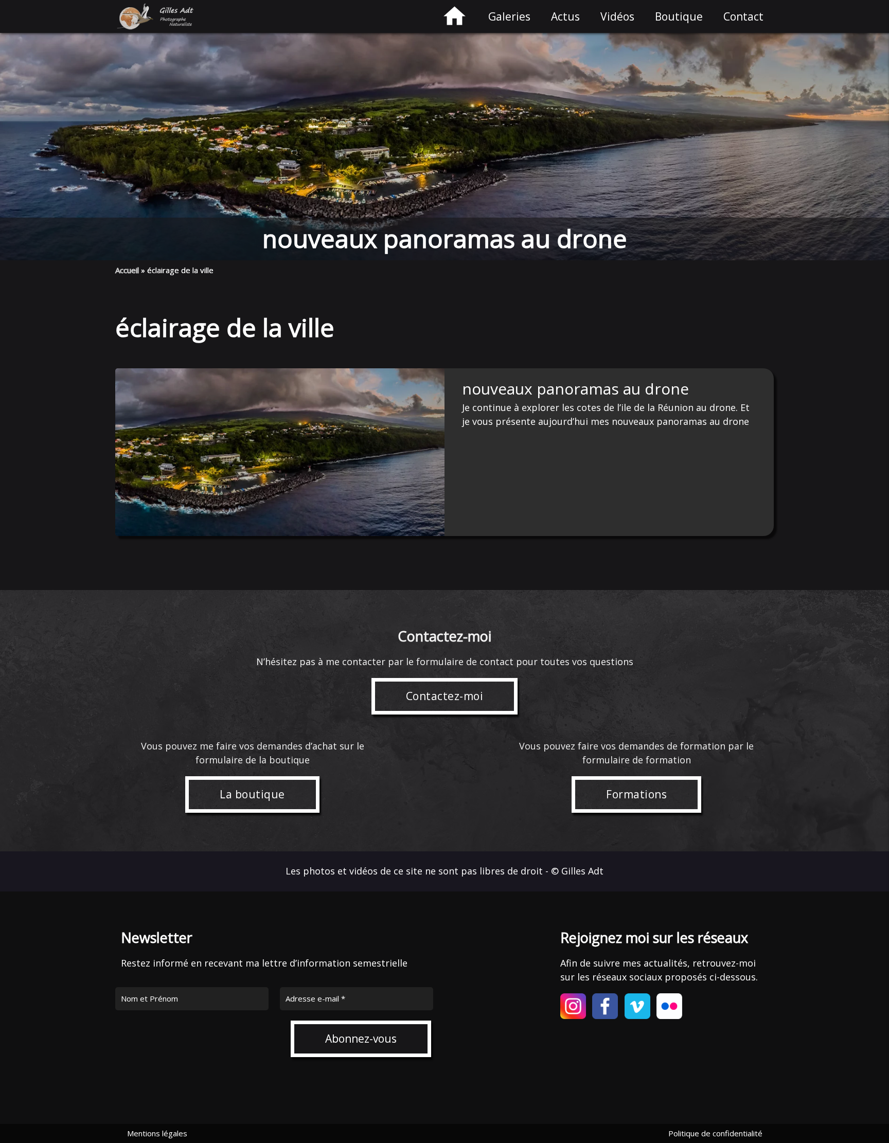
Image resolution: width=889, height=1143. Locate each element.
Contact (743, 16)
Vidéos (617, 16)
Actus (565, 16)
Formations (636, 794)
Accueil (127, 270)
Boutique (679, 16)
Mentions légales (157, 1133)
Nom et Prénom (149, 998)
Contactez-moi (445, 696)
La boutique (252, 794)
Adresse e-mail (315, 998)
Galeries (509, 16)
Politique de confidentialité (715, 1133)
